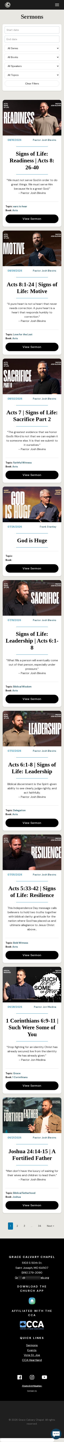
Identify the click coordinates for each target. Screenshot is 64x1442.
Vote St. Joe (32, 1355)
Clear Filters (32, 83)
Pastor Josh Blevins (44, 140)
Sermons (32, 1345)
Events (31, 1350)
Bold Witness (20, 942)
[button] (57, 5)
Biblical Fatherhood (24, 1193)
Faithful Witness (22, 462)
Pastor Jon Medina (45, 1006)
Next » (50, 1225)
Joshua (16, 1196)
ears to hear (20, 206)
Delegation (19, 810)
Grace (16, 1073)
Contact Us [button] (32, 1391)
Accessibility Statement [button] (32, 1386)
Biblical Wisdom (22, 686)
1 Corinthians (20, 1077)
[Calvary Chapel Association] (32, 1330)
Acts (15, 210)
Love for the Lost (22, 334)
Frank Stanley (48, 526)
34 (39, 1225)
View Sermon (32, 219)
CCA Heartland (32, 1360)
